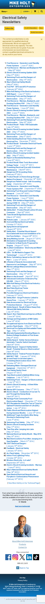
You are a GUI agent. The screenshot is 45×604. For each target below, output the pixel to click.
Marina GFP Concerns (23, 389)
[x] (22, 557)
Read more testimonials (22, 506)
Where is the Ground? (22, 276)
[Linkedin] (29, 557)
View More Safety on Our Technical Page (23, 483)
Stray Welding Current (24, 239)
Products (22, 544)
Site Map (22, 578)
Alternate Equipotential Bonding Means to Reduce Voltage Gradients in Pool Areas (23, 335)
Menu (41, 28)
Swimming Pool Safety (23, 422)
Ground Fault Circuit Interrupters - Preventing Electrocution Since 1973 (22, 361)
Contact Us (22, 547)
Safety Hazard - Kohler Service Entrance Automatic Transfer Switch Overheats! (22, 342)
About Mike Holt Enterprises (22, 541)
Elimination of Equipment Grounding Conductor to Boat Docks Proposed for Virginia (22, 243)
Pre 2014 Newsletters (31, 28)
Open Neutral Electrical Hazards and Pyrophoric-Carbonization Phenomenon (23, 476)
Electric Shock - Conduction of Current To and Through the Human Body (23, 394)
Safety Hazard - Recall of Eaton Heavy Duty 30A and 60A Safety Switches (23, 309)
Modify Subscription (37, 32)
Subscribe (9, 28)
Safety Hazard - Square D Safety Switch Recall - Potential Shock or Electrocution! (24, 349)
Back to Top (24, 568)
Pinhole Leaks (21, 220)
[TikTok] (36, 557)
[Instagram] (15, 557)
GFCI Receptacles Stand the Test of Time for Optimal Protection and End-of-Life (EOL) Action (24, 405)
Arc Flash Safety (23, 453)
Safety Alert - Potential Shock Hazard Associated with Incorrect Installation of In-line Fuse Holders (24, 233)
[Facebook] (8, 557)
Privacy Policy (22, 580)
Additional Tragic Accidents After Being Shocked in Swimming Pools (22, 417)
